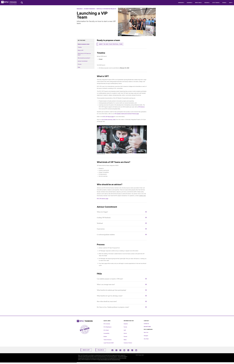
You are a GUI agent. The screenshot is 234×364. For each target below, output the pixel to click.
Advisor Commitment (82, 61)
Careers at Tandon (128, 342)
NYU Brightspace (107, 327)
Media (125, 339)
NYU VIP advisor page (102, 198)
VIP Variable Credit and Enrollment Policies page (126, 113)
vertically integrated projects (106, 8)
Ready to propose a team (83, 44)
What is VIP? (80, 50)
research (80, 8)
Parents (125, 336)
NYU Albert (106, 330)
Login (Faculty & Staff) (109, 342)
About (231, 2)
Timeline (80, 47)
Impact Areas (198, 2)
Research (207, 2)
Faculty (125, 327)
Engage (224, 2)
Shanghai (146, 335)
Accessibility (106, 333)
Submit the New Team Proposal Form (110, 44)
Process (79, 64)
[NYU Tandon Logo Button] (90, 321)
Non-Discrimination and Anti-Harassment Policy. (109, 359)
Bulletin (105, 336)
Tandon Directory (108, 339)
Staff (125, 330)
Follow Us (101, 350)
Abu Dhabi (146, 338)
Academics (190, 2)
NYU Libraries (107, 323)
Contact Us (146, 323)
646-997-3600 (147, 326)
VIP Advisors (141, 106)
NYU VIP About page (108, 116)
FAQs (79, 67)
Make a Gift (86, 350)
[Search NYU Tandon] (22, 3)
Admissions (181, 2)
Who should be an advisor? (84, 58)
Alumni (125, 333)
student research (89, 8)
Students (126, 323)
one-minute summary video (109, 119)
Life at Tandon (216, 2)
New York (146, 332)
